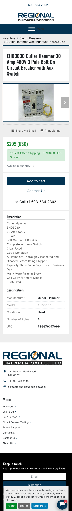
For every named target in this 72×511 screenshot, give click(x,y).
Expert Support (11, 427)
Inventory (8, 406)
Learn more (39, 506)
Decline (24, 506)
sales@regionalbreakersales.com (27, 386)
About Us (8, 443)
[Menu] (31, 29)
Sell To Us (8, 411)
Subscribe (34, 485)
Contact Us (36, 191)
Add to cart (36, 181)
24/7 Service (10, 416)
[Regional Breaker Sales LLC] (32, 357)
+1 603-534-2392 (36, 5)
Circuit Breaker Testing (16, 422)
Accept (11, 506)
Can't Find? (9, 432)
